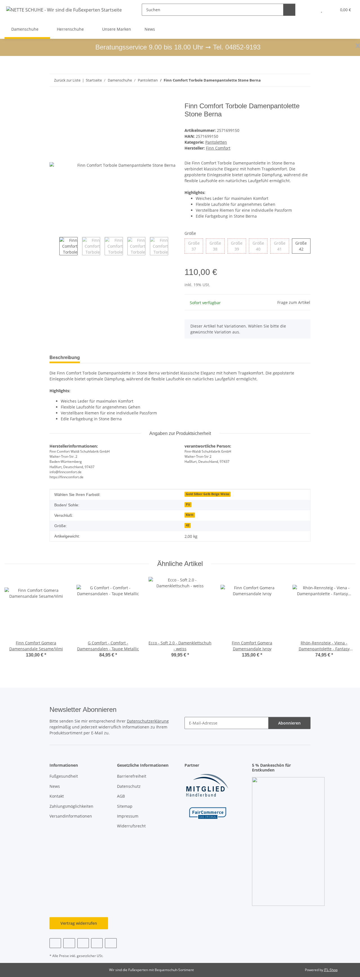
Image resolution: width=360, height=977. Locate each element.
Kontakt (57, 796)
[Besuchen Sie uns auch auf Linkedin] (110, 943)
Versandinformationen (71, 816)
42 (187, 525)
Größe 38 (217, 246)
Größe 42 (302, 246)
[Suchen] (289, 10)
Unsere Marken (116, 29)
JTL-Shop (331, 969)
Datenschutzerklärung (148, 721)
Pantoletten (216, 142)
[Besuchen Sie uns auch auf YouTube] (69, 943)
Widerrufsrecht (131, 826)
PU (188, 504)
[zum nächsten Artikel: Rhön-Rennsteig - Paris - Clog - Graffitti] (304, 80)
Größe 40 (260, 246)
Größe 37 (195, 246)
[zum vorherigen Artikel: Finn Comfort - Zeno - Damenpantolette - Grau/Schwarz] (292, 80)
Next (173, 246)
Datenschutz (129, 786)
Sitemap (124, 806)
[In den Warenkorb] (54, 99)
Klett (190, 515)
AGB (121, 796)
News (150, 29)
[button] (310, 9)
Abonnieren (289, 723)
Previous (54, 246)
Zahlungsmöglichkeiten (71, 806)
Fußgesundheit (64, 776)
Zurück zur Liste (67, 80)
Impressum (127, 816)
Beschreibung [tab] (65, 357)
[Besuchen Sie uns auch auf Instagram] (83, 943)
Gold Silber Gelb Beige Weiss (207, 494)
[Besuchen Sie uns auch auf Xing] (97, 943)
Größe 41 (281, 246)
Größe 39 (238, 246)
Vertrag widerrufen (78, 923)
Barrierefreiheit (131, 776)
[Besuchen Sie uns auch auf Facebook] (55, 943)
